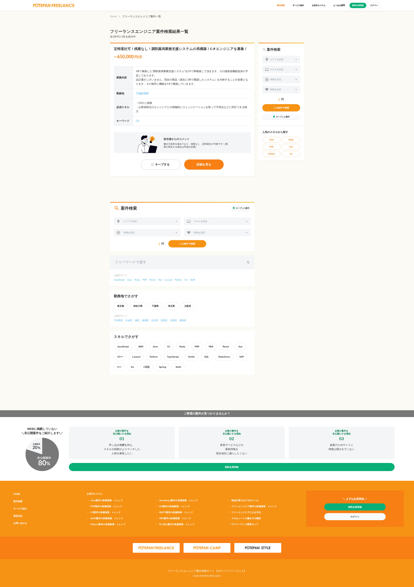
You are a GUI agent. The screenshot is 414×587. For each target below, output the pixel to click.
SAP (241, 356)
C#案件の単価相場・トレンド (106, 512)
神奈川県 (137, 306)
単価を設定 (129, 232)
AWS (140, 346)
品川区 (154, 320)
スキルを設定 (200, 221)
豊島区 (183, 320)
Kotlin (191, 356)
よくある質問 (339, 5)
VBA (211, 346)
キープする (162, 164)
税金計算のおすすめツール (245, 500)
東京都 (120, 306)
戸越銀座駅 (142, 93)
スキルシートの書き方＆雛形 (246, 518)
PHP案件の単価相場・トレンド (106, 506)
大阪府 (187, 306)
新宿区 (145, 320)
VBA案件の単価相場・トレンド (175, 518)
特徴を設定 (199, 232)
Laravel (168, 279)
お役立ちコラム (319, 5)
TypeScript (173, 356)
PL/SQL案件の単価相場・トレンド (177, 524)
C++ (119, 367)
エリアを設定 (130, 221)
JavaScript (119, 279)
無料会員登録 (358, 5)
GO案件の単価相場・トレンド (174, 506)
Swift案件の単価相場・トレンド (107, 518)
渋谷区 (173, 320)
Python (178, 279)
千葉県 (155, 306)
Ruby (137, 279)
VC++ (120, 356)
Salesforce (224, 356)
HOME (16, 494)
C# (137, 121)
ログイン (374, 5)
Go (186, 279)
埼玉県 (171, 306)
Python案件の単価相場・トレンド (108, 524)
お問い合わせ (20, 523)
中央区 (128, 320)
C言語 (146, 367)
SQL (206, 356)
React (153, 279)
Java (129, 279)
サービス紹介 (298, 5)
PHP (144, 279)
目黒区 (164, 320)
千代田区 (118, 320)
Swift (192, 279)
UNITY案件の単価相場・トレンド (176, 512)
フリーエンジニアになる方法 (246, 512)
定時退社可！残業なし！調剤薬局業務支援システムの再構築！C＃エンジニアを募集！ (180, 49)
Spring (162, 367)
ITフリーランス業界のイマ (244, 524)
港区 (137, 320)
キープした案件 (242, 208)
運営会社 (17, 516)
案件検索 (281, 5)
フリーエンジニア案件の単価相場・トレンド (254, 506)
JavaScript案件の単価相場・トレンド (178, 500)
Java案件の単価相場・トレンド (107, 500)
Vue (160, 279)
